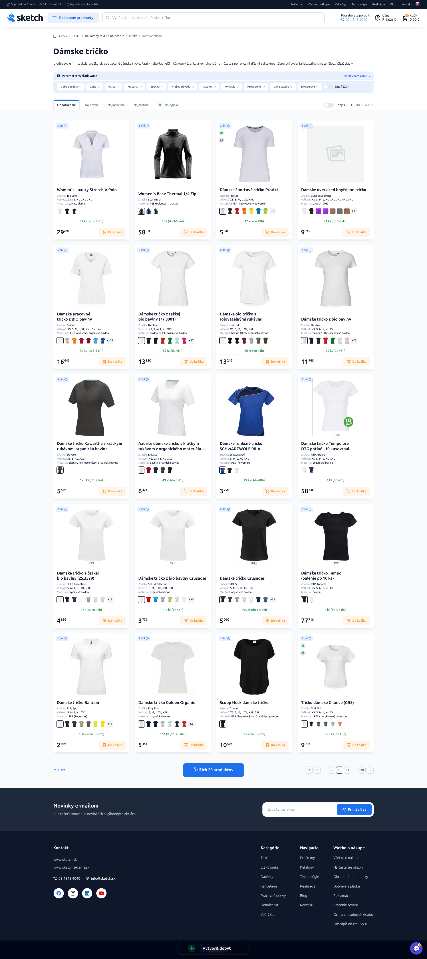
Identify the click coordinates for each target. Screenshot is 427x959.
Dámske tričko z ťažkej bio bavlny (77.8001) (159, 317)
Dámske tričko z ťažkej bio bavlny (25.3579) (78, 576)
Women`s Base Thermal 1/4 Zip (167, 193)
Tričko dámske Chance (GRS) (327, 702)
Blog (393, 4)
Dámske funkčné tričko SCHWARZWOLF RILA (241, 446)
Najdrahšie (141, 105)
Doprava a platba (346, 886)
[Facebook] (58, 893)
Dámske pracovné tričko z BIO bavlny (74, 317)
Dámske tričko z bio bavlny (326, 319)
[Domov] (25, 18)
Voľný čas (268, 914)
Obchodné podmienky (350, 877)
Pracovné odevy (273, 896)
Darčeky (267, 877)
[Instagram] (73, 893)
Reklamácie (342, 896)
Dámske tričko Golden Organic (166, 702)
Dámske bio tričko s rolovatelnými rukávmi (241, 317)
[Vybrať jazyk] (417, 4)
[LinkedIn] (87, 893)
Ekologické (171, 105)
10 (339, 770)
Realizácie (378, 4)
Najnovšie (92, 105)
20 (362, 770)
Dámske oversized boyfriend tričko (333, 189)
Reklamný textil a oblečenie (104, 36)
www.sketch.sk (65, 859)
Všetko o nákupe (319, 4)
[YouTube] (101, 893)
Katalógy (340, 4)
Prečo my (296, 4)
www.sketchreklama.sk (71, 867)
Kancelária (269, 886)
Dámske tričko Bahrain (78, 702)
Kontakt (406, 4)
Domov (63, 36)
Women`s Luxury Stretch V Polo (87, 189)
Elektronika (269, 867)
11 (347, 770)
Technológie (359, 4)
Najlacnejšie (116, 105)
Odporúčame (66, 105)
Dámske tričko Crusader (242, 578)
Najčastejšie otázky (348, 867)
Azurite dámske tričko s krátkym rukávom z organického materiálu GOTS (169, 448)
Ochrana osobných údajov (353, 914)
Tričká (133, 36)
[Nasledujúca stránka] (370, 770)
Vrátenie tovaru (345, 905)
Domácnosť (269, 905)
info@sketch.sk (103, 879)
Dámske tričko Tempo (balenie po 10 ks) (321, 576)
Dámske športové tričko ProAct (249, 189)
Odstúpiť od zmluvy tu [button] (350, 924)
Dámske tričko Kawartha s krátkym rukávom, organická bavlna (89, 446)
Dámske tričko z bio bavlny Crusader (172, 578)
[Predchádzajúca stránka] (309, 770)
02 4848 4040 (69, 879)
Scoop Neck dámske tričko (244, 702)
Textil (76, 36)
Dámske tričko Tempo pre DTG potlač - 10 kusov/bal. (325, 446)
